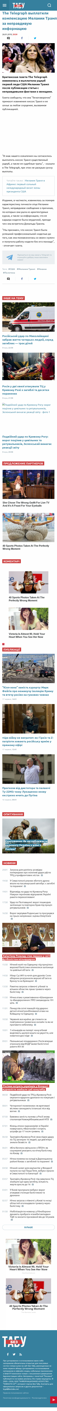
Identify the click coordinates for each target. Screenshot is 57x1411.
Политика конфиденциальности (16, 1398)
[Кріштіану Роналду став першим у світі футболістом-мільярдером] (28, 938)
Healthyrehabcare (28, 1273)
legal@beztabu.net (11, 1389)
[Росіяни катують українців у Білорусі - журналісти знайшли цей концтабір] (28, 1067)
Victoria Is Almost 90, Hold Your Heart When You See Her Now (28, 1268)
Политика (10, 273)
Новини (43, 269)
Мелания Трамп (26, 269)
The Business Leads (28, 1312)
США (12, 269)
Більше (28, 1227)
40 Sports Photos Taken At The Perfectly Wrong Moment (28, 1307)
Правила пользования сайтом (16, 1393)
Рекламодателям (39, 1398)
